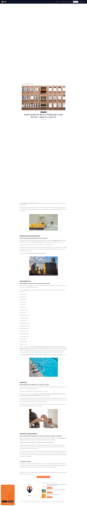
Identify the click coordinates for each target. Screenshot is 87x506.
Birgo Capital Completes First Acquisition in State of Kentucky (56, 489)
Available (58, 1)
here (53, 438)
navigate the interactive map (28, 354)
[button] (8, 503)
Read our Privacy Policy (10, 490)
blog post (31, 285)
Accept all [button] (4, 501)
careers (62, 1)
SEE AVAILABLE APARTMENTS (44, 476)
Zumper (25, 289)
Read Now (49, 492)
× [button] (13, 485)
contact (75, 1)
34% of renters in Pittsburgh (37, 242)
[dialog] (7, 495)
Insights (70, 1)
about (66, 1)
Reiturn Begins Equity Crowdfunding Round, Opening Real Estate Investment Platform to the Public (57, 485)
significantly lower (56, 240)
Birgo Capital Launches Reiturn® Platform (53, 494)
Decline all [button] (11, 501)
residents (82, 1)
